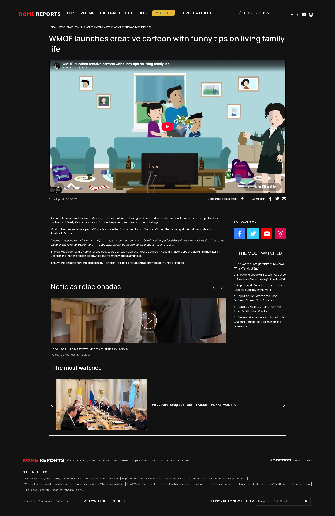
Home (52, 27)
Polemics (64, 354)
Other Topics (136, 13)
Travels (54, 354)
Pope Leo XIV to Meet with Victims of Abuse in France (152, 478)
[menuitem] (267, 13)
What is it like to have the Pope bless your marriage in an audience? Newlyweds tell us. (74, 484)
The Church (110, 13)
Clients (252, 13)
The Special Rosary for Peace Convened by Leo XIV (53, 489)
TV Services (163, 13)
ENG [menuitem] (266, 13)
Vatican (87, 13)
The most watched (195, 13)
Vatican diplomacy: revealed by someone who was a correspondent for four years (71, 478)
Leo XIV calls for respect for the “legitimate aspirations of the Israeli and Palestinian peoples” (180, 484)
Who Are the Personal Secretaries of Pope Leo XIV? (216, 478)
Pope (71, 13)
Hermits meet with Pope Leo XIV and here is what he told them (274, 484)
